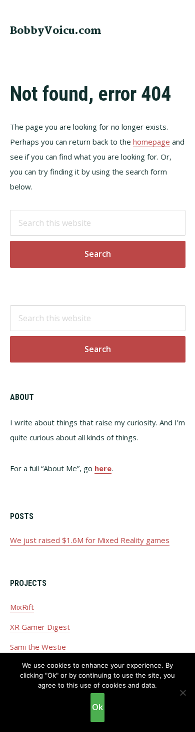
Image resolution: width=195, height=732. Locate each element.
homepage (151, 142)
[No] (183, 693)
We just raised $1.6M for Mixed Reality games (90, 540)
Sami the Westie (38, 647)
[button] (179, 29)
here (103, 468)
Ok (97, 707)
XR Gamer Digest (40, 627)
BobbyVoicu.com (56, 30)
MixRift (22, 607)
